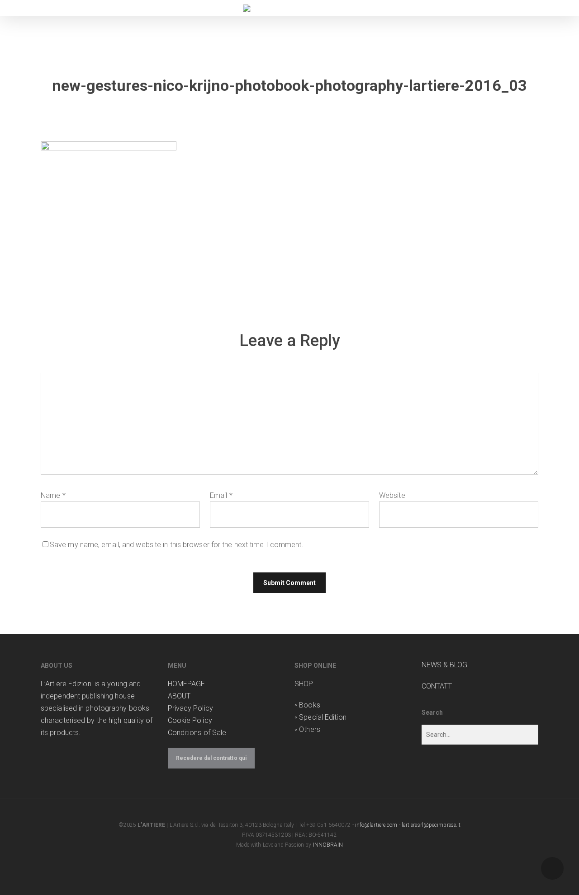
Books (309, 705)
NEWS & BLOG (445, 665)
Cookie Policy (190, 720)
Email (221, 495)
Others (309, 729)
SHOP (303, 683)
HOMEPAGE (186, 683)
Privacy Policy (190, 708)
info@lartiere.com (376, 825)
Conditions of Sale (197, 732)
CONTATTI (438, 686)
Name (53, 495)
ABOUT (179, 696)
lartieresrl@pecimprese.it (431, 825)
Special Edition (322, 717)
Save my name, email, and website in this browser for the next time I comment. (177, 544)
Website (392, 495)
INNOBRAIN (328, 845)
